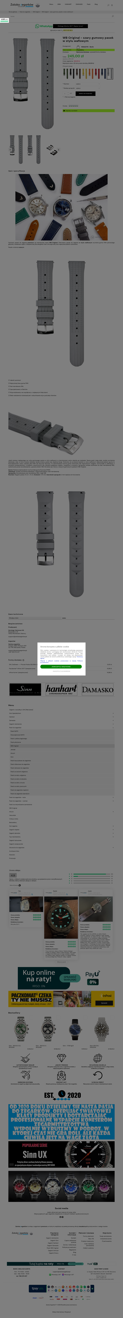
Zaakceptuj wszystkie (61, 667)
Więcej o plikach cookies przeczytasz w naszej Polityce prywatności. (61, 661)
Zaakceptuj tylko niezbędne (61, 671)
